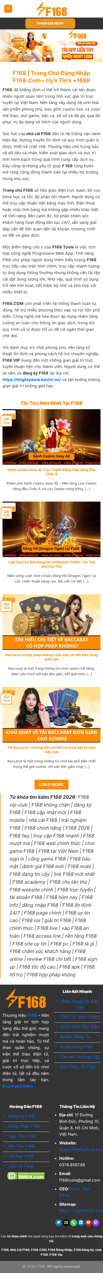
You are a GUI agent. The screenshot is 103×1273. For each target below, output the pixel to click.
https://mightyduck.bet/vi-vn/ (31, 379)
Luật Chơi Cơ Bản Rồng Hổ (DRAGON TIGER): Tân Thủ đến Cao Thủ (51, 564)
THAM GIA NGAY (50, 23)
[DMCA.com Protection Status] (25, 1175)
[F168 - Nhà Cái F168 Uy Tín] (51, 9)
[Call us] (73, 1222)
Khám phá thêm (17, 1086)
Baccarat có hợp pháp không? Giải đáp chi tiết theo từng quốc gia (51, 657)
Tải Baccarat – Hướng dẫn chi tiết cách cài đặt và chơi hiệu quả (52, 750)
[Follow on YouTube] (88, 1222)
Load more (51, 784)
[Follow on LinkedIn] (81, 1222)
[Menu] (8, 9)
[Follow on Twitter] (58, 1222)
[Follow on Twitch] (95, 1222)
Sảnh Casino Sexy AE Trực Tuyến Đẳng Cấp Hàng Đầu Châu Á (52, 472)
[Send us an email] (66, 1222)
